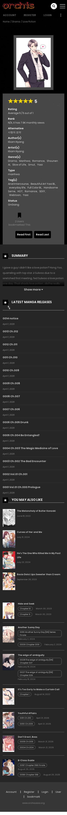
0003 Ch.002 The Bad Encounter (24, 461)
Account (9, 15)
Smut (31, 164)
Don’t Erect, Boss (27, 736)
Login (48, 15)
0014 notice (10, 318)
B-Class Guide (26, 760)
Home (6, 21)
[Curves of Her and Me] (9, 538)
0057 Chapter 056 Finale (32, 765)
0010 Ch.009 (11, 370)
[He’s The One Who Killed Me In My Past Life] (9, 560)
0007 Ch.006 (11, 409)
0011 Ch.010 (10, 357)
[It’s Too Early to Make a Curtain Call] (8, 696)
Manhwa (24, 161)
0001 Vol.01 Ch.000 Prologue (21, 487)
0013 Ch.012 (10, 331)
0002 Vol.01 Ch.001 (15, 474)
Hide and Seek (26, 603)
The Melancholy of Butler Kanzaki (36, 510)
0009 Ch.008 (11, 383)
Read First (24, 234)
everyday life (17, 187)
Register (30, 15)
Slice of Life (19, 164)
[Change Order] (9, 307)
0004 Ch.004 (26, 747)
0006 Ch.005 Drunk (15, 422)
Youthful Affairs (27, 713)
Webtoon (15, 195)
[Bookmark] (19, 215)
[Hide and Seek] (8, 610)
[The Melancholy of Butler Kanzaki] (9, 517)
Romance (38, 161)
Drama (16, 21)
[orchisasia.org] (19, 6)
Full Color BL (35, 187)
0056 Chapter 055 (29, 774)
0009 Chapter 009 (29, 644)
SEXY (42, 191)
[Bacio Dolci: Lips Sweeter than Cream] (9, 581)
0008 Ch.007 (11, 396)
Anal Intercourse (18, 184)
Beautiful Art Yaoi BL (43, 184)
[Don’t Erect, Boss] (8, 743)
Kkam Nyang (16, 142)
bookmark (33, 796)
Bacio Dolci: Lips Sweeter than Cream (38, 574)
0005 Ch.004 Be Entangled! (21, 435)
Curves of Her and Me (29, 532)
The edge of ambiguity (31, 655)
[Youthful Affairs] (8, 720)
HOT (20, 191)
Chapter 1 (24, 694)
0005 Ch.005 (26, 741)
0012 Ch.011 (10, 344)
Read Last (42, 234)
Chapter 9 (25, 614)
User (58, 792)
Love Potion (29, 21)
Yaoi (40, 164)
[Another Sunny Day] (8, 634)
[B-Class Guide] (8, 767)
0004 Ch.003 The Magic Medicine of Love (30, 448)
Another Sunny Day (29, 627)
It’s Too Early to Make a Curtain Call (38, 689)
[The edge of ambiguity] (8, 662)
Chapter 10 (25, 608)
